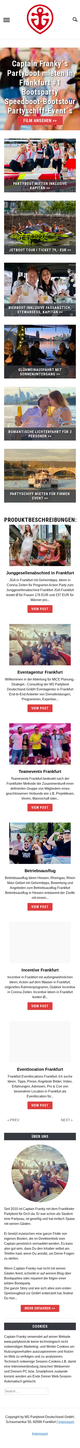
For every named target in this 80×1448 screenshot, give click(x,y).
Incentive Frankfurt (40, 970)
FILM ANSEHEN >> (40, 120)
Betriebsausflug (40, 870)
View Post (40, 609)
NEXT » (67, 1120)
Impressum (66, 1422)
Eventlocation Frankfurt (40, 1069)
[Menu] (6, 20)
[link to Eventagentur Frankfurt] (40, 644)
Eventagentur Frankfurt (40, 672)
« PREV (13, 1120)
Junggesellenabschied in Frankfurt (40, 573)
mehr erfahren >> (40, 1308)
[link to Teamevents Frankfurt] (40, 744)
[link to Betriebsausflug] (40, 843)
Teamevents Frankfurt (40, 771)
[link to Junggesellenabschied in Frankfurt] (40, 545)
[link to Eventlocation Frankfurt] (40, 1041)
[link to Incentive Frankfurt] (40, 942)
